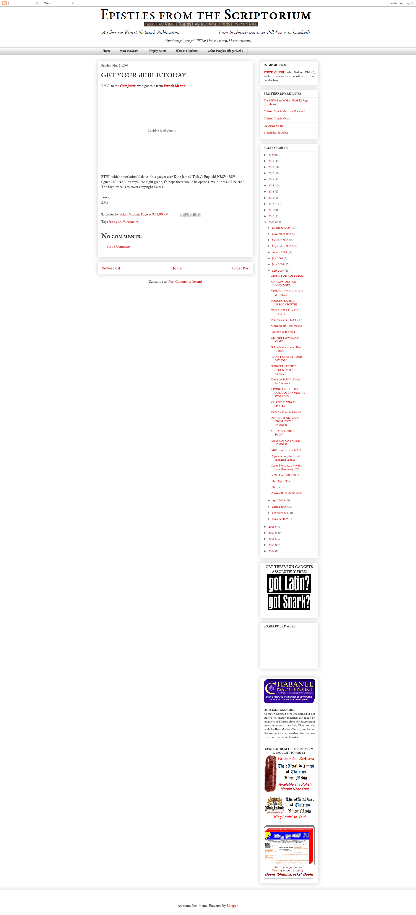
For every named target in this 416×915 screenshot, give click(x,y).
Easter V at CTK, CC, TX (286, 412)
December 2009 (282, 228)
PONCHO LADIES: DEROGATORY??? (284, 303)
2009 (271, 222)
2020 (271, 155)
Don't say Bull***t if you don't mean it (285, 381)
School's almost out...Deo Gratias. (286, 349)
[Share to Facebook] (195, 215)
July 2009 (278, 258)
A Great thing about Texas (286, 493)
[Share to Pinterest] (199, 215)
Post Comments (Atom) (185, 281)
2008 (271, 527)
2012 (271, 204)
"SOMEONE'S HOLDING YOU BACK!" (287, 293)
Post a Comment (118, 246)
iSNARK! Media (273, 126)
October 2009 (280, 240)
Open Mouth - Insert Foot (286, 326)
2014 (271, 192)
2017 (271, 173)
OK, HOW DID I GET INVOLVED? (284, 283)
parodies (132, 221)
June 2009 (278, 264)
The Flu (276, 487)
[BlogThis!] (186, 215)
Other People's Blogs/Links (225, 51)
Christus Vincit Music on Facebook (285, 111)
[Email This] (182, 215)
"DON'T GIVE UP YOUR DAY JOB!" (286, 358)
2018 (271, 167)
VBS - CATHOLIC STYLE (287, 475)
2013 (271, 198)
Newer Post (110, 268)
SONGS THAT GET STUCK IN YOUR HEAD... (283, 370)
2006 (271, 539)
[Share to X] (190, 215)
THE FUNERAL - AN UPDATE (284, 312)
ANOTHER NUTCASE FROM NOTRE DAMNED (285, 421)
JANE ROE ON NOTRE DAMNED (285, 442)
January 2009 (280, 519)
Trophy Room (157, 51)
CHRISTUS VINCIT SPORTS (283, 404)
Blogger (232, 905)
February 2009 (281, 513)
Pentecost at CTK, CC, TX (286, 320)
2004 (271, 551)
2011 (271, 210)
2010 (271, 216)
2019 (271, 161)
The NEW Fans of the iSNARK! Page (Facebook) (286, 102)
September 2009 (282, 246)
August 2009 (280, 252)
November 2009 (282, 234)
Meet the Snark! (129, 51)
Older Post (241, 268)
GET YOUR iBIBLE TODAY (283, 433)
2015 (271, 186)
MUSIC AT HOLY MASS (286, 450)
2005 (271, 545)
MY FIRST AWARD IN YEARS (285, 339)
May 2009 (278, 271)
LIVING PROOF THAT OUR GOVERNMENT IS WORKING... (288, 392)
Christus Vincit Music (277, 119)
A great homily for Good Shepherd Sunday (285, 458)
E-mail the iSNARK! (276, 133)
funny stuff (117, 221)
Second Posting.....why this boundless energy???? (286, 467)
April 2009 (279, 500)
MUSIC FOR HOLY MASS (287, 276)
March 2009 (279, 507)
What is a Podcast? (187, 51)
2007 (271, 533)
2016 (271, 179)
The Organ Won (281, 481)
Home (106, 51)
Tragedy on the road (283, 332)
